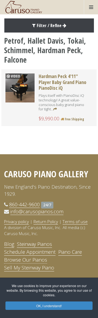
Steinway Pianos (34, 244)
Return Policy (45, 221)
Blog (9, 244)
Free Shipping (74, 119)
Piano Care (70, 252)
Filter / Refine (49, 25)
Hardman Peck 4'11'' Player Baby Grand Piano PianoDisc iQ (62, 82)
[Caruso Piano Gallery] (23, 7)
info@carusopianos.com (36, 211)
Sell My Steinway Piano (29, 267)
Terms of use (75, 221)
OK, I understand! (49, 305)
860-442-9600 (24, 204)
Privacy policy (16, 221)
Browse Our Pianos (25, 259)
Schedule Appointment (30, 252)
